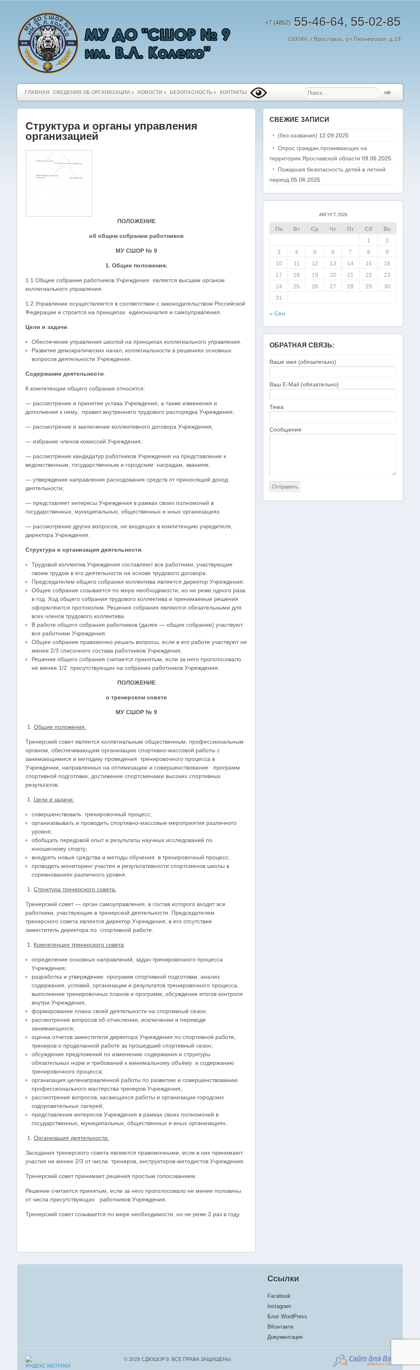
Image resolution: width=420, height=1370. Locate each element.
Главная (37, 92)
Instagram (279, 1306)
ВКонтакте (280, 1327)
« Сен (277, 313)
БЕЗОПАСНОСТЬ (193, 92)
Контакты (233, 92)
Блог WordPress (287, 1316)
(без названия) (297, 135)
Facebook (279, 1296)
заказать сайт (381, 1363)
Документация (285, 1337)
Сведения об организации (93, 92)
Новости (152, 92)
